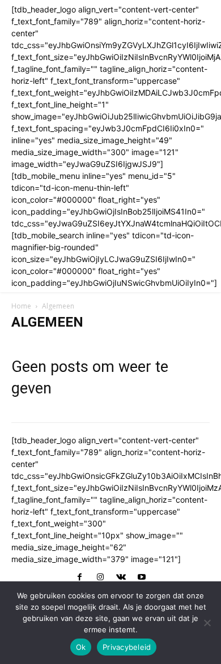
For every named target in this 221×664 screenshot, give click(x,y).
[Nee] (206, 622)
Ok (81, 647)
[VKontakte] (120, 577)
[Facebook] (79, 577)
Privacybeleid (127, 647)
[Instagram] (100, 577)
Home (21, 306)
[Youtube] (141, 577)
